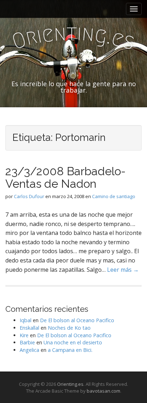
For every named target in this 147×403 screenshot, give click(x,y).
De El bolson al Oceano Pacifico (77, 320)
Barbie (27, 342)
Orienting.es (70, 384)
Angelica (29, 350)
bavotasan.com (103, 391)
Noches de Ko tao (69, 327)
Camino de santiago (113, 196)
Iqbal (25, 320)
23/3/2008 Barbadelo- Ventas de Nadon (65, 177)
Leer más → (123, 270)
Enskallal (29, 327)
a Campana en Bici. (70, 350)
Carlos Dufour (29, 196)
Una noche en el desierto (73, 342)
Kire (24, 335)
